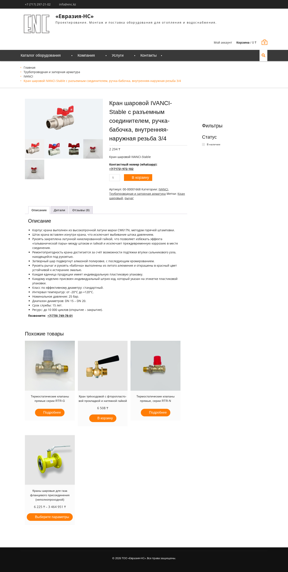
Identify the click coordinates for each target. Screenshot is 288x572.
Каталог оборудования (41, 55)
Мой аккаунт (223, 42)
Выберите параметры (52, 517)
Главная (29, 67)
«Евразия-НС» (74, 16)
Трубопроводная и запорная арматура (52, 72)
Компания (86, 55)
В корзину (140, 177)
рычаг (129, 198)
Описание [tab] (39, 210)
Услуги (118, 55)
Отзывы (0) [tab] (81, 210)
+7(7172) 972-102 (121, 169)
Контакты (148, 55)
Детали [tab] (59, 210)
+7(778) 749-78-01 (60, 316)
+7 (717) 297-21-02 (38, 4)
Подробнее (52, 412)
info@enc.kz (67, 4)
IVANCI (28, 76)
